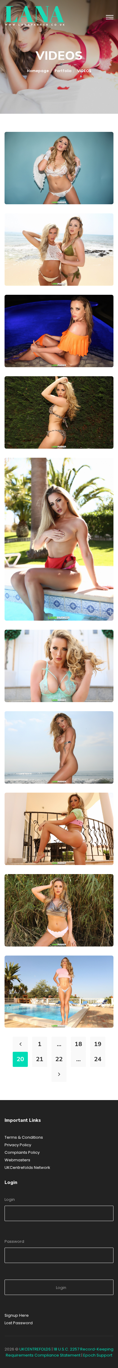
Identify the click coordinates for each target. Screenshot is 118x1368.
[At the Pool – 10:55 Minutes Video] (22, 973)
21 (39, 1059)
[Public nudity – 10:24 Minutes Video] (22, 892)
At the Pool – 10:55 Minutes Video (63, 1005)
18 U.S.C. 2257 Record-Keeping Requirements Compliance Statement (59, 1352)
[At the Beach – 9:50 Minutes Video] (22, 729)
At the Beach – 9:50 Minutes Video (63, 761)
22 (59, 1059)
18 (78, 1044)
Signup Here (17, 1315)
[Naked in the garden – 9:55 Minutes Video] (22, 394)
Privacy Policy (18, 1145)
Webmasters (17, 1160)
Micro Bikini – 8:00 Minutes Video (60, 842)
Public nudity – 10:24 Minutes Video (64, 924)
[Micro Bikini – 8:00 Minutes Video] (22, 810)
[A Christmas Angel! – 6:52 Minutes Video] (22, 150)
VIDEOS (24, 190)
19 (97, 1044)
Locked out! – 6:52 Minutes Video (61, 679)
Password (14, 1241)
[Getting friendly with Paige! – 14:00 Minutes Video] (22, 231)
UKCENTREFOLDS (35, 1349)
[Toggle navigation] (109, 17)
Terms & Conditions (24, 1137)
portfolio (62, 70)
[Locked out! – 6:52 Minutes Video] (22, 647)
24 (97, 1059)
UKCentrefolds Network (27, 1167)
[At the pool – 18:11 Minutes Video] (22, 475)
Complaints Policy (22, 1152)
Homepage (38, 70)
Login (10, 1199)
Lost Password (19, 1323)
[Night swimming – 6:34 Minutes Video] (22, 313)
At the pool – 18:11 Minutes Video (63, 598)
